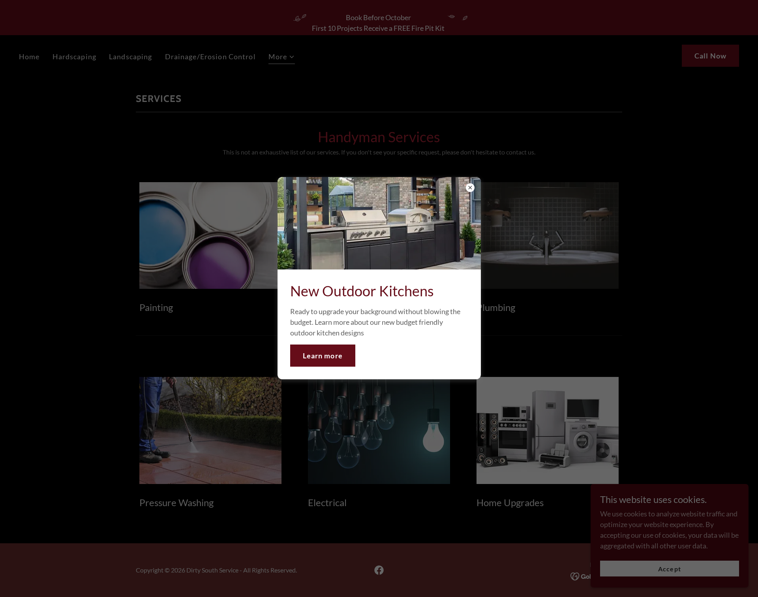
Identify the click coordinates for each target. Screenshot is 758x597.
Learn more (323, 355)
